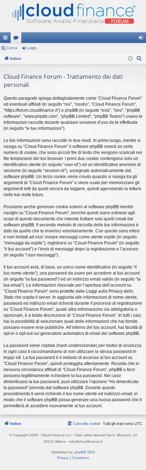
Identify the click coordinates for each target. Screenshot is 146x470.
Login (31, 48)
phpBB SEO (85, 452)
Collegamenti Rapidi (7, 39)
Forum (17, 39)
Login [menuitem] (142, 39)
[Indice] (73, 16)
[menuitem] (139, 58)
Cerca (11, 48)
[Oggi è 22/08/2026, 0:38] (130, 59)
